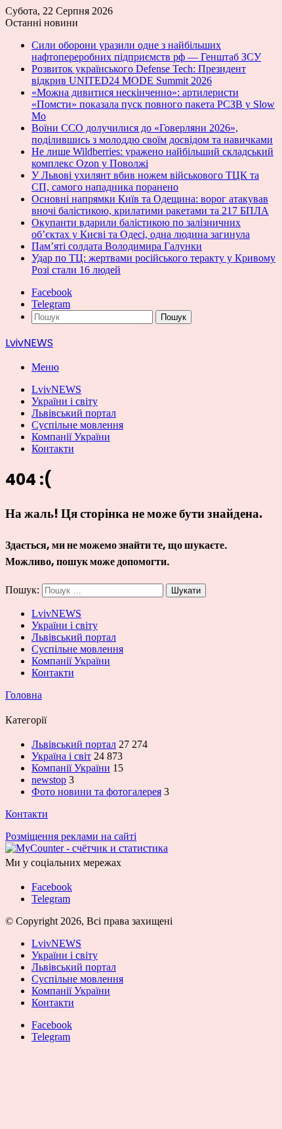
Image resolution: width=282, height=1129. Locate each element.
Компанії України (70, 436)
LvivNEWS (56, 389)
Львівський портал (73, 413)
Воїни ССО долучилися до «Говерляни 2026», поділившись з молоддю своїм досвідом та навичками (152, 133)
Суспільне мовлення (77, 424)
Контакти (52, 448)
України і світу (64, 401)
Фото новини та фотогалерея (96, 791)
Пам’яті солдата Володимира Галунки (116, 246)
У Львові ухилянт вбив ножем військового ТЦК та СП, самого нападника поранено (145, 181)
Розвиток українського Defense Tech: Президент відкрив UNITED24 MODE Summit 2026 (138, 74)
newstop (48, 779)
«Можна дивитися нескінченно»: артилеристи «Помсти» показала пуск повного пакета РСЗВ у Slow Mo (153, 104)
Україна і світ (61, 756)
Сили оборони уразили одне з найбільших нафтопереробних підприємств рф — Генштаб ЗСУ (146, 50)
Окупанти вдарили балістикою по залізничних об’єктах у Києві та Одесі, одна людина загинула (140, 228)
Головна (23, 695)
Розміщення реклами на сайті (70, 836)
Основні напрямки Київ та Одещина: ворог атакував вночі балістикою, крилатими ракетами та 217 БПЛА (150, 204)
